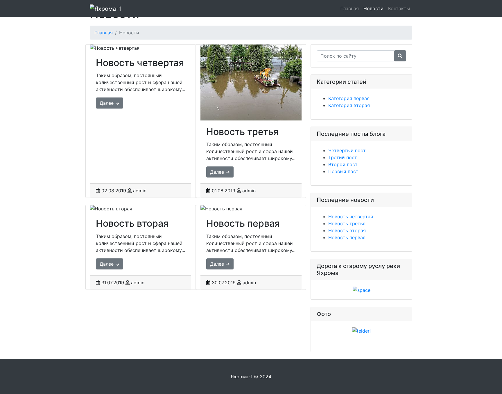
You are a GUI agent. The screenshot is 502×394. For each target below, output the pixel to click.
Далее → (109, 103)
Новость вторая (347, 230)
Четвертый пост (347, 150)
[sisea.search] (400, 55)
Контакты (399, 8)
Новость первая (346, 237)
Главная (349, 8)
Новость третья (346, 223)
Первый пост (343, 171)
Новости (373, 8)
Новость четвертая (350, 216)
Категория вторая (349, 105)
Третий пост (342, 157)
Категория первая (349, 98)
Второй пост (343, 164)
